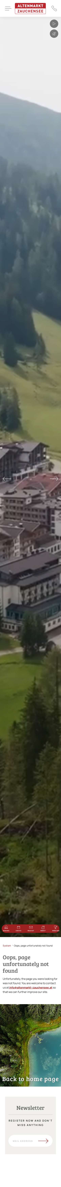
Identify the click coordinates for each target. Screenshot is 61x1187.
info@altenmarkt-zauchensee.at (30, 987)
